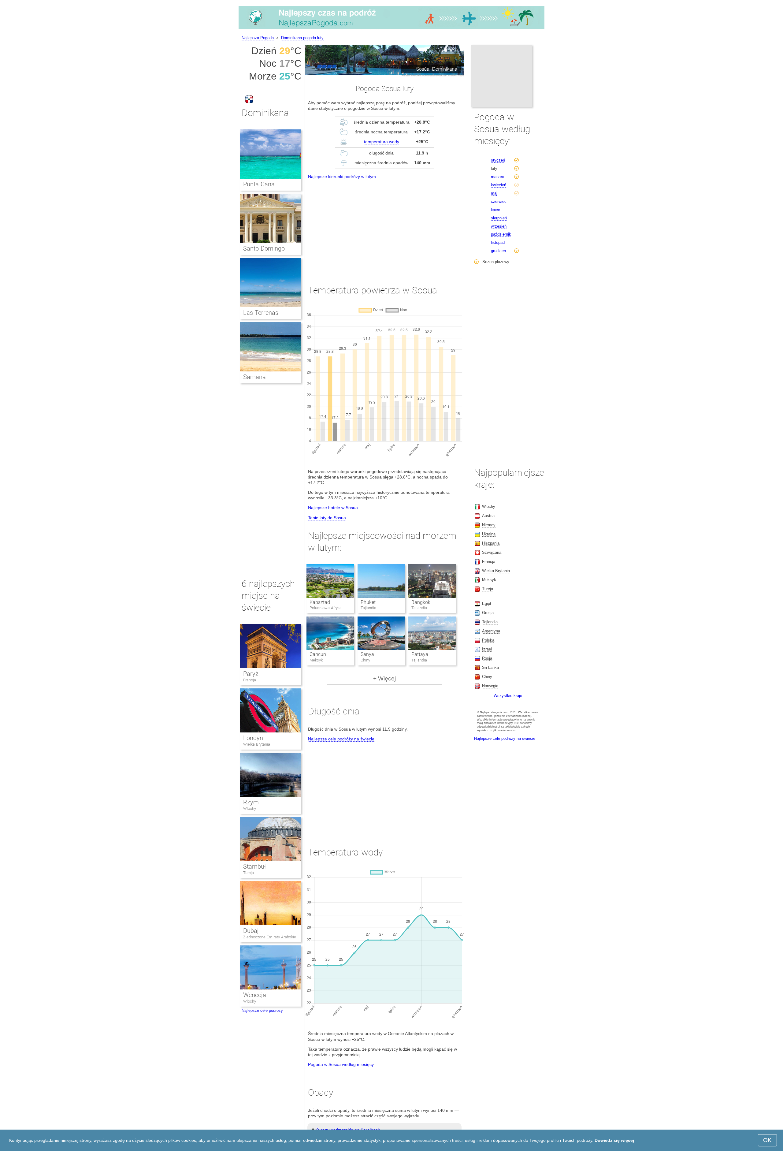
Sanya (367, 654)
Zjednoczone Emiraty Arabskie (269, 937)
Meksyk (489, 579)
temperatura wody (381, 141)
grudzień (498, 250)
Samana (254, 377)
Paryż (250, 673)
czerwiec (499, 201)
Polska (488, 640)
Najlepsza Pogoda (258, 37)
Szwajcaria (491, 552)
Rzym (251, 802)
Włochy (249, 808)
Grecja (488, 612)
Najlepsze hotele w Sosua (333, 507)
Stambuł (254, 866)
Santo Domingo (264, 248)
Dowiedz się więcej (614, 1140)
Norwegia (490, 686)
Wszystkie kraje (508, 695)
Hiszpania (490, 543)
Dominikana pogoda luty (302, 37)
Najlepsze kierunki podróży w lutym (342, 176)
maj (494, 193)
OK (767, 1140)
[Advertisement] (384, 226)
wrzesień (499, 226)
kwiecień (498, 185)
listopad (498, 242)
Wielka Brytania (256, 744)
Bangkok (420, 602)
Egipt (486, 603)
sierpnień (499, 218)
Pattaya (419, 654)
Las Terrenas (260, 312)
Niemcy (488, 525)
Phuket (368, 602)
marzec (497, 176)
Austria (488, 515)
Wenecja (254, 995)
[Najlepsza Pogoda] (391, 28)
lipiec (495, 209)
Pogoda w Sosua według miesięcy (341, 1064)
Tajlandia (490, 622)
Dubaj (251, 930)
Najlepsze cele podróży (262, 1010)
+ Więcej (384, 678)
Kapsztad (320, 602)
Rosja (487, 658)
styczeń (498, 160)
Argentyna (491, 631)
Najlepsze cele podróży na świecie (341, 738)
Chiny (487, 676)
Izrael (487, 649)
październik (501, 234)
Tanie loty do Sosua (327, 517)
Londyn (253, 738)
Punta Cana (259, 184)
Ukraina (488, 534)
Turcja (248, 872)
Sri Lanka (490, 667)
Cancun (318, 654)
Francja (249, 680)
